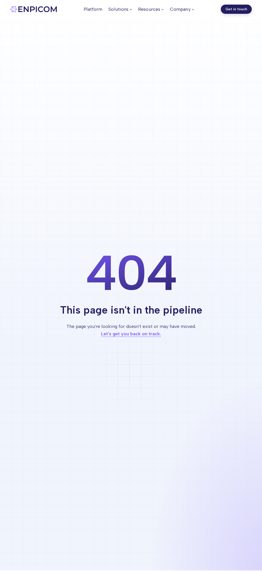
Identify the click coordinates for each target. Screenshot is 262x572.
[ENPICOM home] (33, 9)
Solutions (118, 9)
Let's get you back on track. (131, 334)
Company (180, 9)
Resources (149, 9)
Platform (93, 9)
